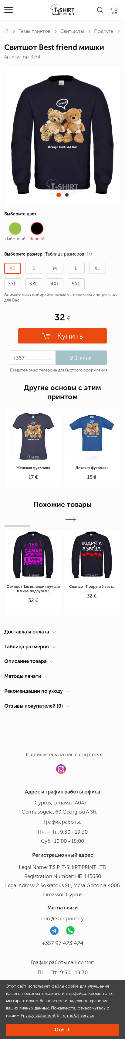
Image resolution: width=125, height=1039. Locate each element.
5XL (76, 284)
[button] (58, 195)
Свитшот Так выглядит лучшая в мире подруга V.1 (33, 588)
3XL (33, 284)
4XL (55, 284)
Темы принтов (34, 31)
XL (97, 268)
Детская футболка (92, 468)
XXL (12, 284)
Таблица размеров (26, 646)
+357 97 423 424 (62, 943)
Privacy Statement (38, 1015)
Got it (62, 1030)
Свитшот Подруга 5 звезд (91, 586)
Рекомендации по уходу (33, 691)
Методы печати (22, 676)
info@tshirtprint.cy (62, 918)
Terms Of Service (77, 1015)
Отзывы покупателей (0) (33, 706)
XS (12, 268)
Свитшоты (72, 31)
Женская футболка (33, 468)
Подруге (103, 31)
